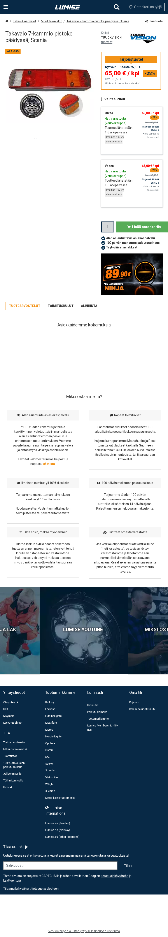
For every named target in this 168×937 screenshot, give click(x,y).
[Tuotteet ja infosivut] (7, 7)
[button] (45, 888)
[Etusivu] (68, 7)
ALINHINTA (89, 306)
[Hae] (116, 7)
